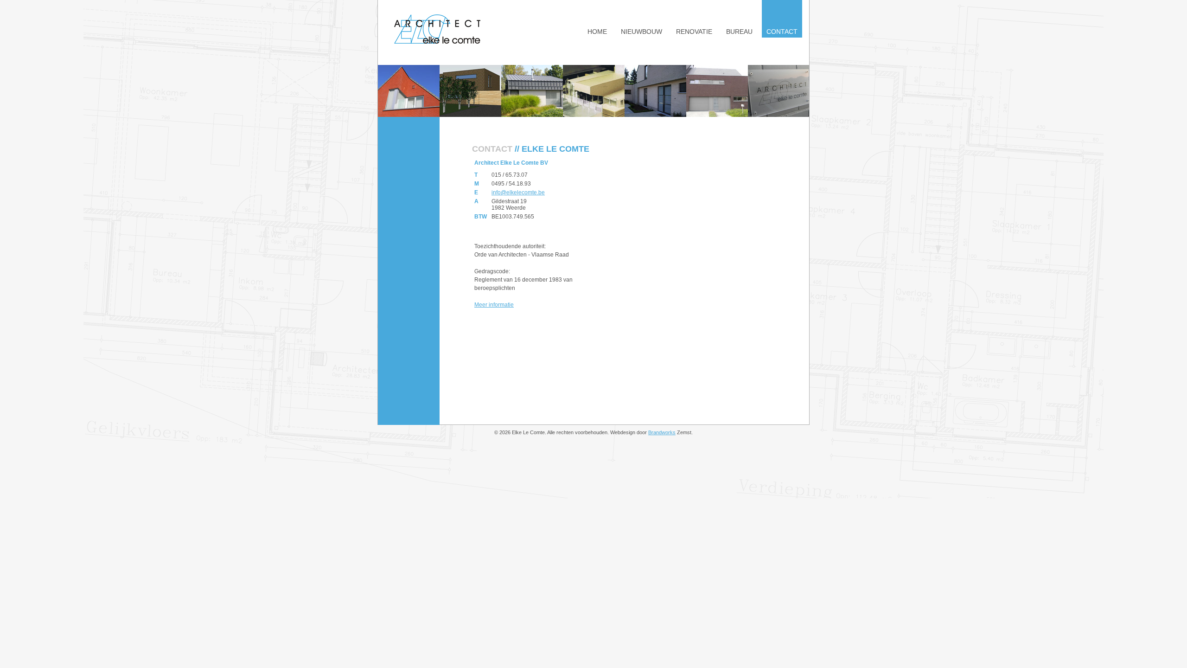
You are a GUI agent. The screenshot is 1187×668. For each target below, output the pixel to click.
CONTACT (782, 31)
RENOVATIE (694, 31)
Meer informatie (494, 305)
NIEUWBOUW (641, 31)
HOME (597, 31)
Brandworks (662, 432)
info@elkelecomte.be (518, 192)
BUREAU (739, 31)
